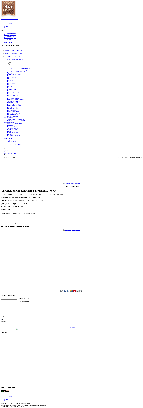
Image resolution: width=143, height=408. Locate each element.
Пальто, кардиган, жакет (14, 76)
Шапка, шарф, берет (13, 95)
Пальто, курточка (12, 107)
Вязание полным (12, 87)
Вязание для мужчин (10, 35)
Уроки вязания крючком (14, 146)
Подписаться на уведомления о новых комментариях (18, 317)
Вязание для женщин (10, 33)
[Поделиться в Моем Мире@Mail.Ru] (71, 291)
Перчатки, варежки (12, 81)
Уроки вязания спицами (14, 144)
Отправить (4, 326)
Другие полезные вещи (13, 137)
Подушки (10, 125)
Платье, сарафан (11, 77)
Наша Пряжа (9, 19)
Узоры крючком (11, 141)
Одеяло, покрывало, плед (14, 123)
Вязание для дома (9, 39)
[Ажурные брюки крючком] (71, 183)
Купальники (10, 86)
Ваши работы (8, 23)
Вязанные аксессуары (10, 38)
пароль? (13, 71)
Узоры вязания (8, 41)
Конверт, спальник (12, 108)
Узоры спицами (11, 140)
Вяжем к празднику (12, 132)
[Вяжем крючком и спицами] (8, 17)
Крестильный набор (13, 98)
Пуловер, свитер (12, 73)
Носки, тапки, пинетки (13, 113)
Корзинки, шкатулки (13, 129)
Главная (6, 21)
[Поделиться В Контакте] (68, 291)
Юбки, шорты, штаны (13, 78)
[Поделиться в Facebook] (65, 291)
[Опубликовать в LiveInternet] (77, 291)
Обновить (3, 321)
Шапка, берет (11, 83)
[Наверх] (61, 291)
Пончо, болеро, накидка (14, 74)
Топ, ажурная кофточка (27, 70)
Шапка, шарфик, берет (13, 116)
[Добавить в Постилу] (74, 291)
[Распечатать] (80, 291)
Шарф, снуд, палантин (13, 84)
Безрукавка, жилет (21, 71)
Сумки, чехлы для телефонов (15, 119)
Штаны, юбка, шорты (13, 111)
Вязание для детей (9, 36)
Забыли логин (15, 68)
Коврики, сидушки (12, 126)
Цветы (9, 131)
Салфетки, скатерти (12, 128)
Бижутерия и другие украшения (16, 120)
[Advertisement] (50, 170)
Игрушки (10, 134)
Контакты (7, 26)
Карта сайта (7, 27)
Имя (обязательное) (23, 298)
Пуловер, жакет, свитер (13, 92)
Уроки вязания (8, 42)
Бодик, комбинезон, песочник (15, 99)
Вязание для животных (13, 135)
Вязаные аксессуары (9, 117)
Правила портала (9, 24)
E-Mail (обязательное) (24, 301)
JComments (71, 327)
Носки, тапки (11, 80)
